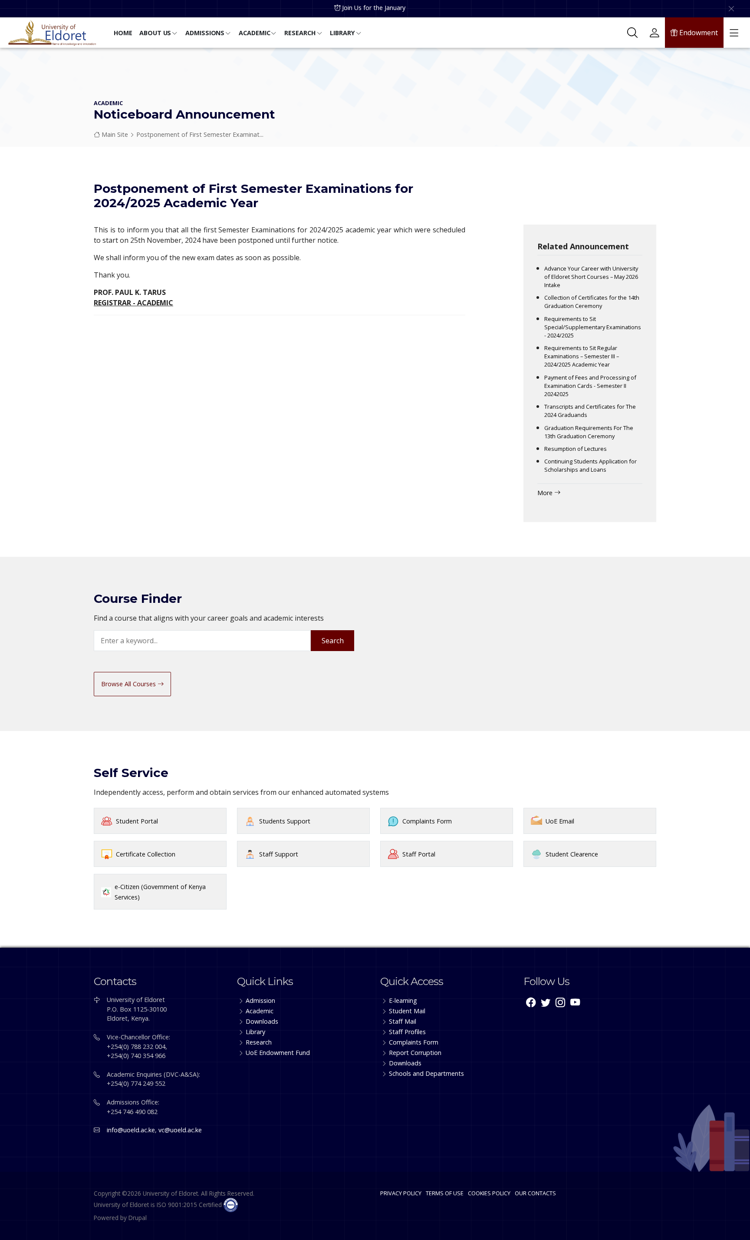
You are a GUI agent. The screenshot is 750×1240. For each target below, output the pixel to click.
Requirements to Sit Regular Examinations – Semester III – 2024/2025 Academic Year (581, 356)
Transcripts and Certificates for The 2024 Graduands (590, 411)
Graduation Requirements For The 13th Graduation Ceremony (588, 432)
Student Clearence (572, 854)
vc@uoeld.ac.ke (180, 1130)
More (545, 493)
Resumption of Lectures (575, 449)
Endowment (698, 32)
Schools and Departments (426, 1073)
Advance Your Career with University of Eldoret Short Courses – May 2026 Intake (591, 277)
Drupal (137, 1218)
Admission (260, 1000)
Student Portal (137, 821)
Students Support (284, 821)
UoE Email (560, 821)
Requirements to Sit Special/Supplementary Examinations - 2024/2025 (592, 327)
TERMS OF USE (445, 1193)
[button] (123, 34)
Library (255, 1032)
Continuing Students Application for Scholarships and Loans (590, 465)
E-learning (403, 1000)
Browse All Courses (129, 684)
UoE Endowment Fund (278, 1052)
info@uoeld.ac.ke (131, 1130)
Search (333, 640)
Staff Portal (418, 854)
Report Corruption (415, 1052)
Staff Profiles (407, 1032)
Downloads (262, 1021)
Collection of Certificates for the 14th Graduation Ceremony (591, 302)
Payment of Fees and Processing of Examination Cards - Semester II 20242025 (590, 386)
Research (259, 1042)
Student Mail (407, 1011)
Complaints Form (427, 821)
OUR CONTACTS (535, 1193)
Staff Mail (402, 1021)
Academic (259, 1011)
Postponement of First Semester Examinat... (199, 134)
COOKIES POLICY (489, 1193)
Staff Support (278, 854)
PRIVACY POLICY (400, 1193)
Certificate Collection (145, 854)
